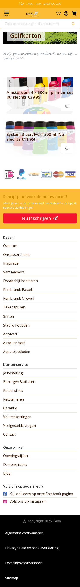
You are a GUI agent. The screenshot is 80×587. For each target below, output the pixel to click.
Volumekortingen (17, 416)
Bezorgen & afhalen (19, 381)
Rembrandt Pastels (18, 289)
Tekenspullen (14, 307)
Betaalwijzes (13, 390)
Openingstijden (15, 455)
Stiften (8, 316)
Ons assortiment (16, 254)
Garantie (10, 408)
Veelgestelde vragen (19, 425)
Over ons (10, 245)
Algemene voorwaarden (24, 533)
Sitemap (11, 577)
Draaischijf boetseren (20, 280)
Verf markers (13, 272)
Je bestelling (13, 373)
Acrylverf (10, 334)
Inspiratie (11, 263)
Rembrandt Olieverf (19, 298)
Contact (9, 434)
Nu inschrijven (37, 218)
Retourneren (13, 399)
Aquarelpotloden (16, 351)
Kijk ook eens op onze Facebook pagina (41, 493)
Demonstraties (15, 464)
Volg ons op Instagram (27, 501)
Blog (7, 473)
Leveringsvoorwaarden (23, 562)
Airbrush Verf (14, 342)
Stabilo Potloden (16, 325)
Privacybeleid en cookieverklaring (32, 548)
